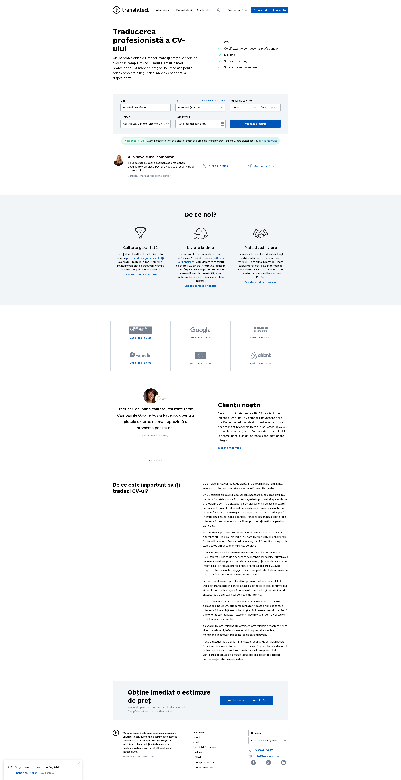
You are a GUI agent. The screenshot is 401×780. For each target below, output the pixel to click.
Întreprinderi (163, 10)
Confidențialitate (203, 767)
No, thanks (47, 773)
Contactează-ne (237, 9)
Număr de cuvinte (241, 100)
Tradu (196, 742)
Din (123, 100)
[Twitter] (268, 762)
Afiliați (197, 757)
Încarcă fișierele (270, 107)
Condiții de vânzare (204, 762)
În (201, 100)
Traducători (204, 10)
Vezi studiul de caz (140, 338)
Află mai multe (269, 140)
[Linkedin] (283, 762)
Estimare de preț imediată (269, 9)
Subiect (125, 116)
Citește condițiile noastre (140, 274)
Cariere (197, 752)
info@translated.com (268, 755)
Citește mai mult (229, 447)
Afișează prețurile (255, 123)
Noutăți (197, 737)
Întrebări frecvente (204, 747)
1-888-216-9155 (264, 750)
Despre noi (199, 732)
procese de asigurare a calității (145, 258)
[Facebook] (253, 762)
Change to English (26, 772)
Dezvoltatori (184, 10)
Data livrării (183, 116)
